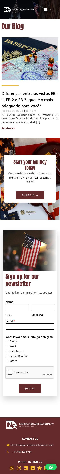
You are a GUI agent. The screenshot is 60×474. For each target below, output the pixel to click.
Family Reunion (19, 356)
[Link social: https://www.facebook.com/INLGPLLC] (33, 468)
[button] (51, 467)
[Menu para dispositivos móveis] (45, 9)
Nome (9, 314)
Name (9, 302)
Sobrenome (37, 314)
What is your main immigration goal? (29, 337)
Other (13, 361)
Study (13, 341)
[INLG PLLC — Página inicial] (20, 9)
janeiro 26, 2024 (12, 111)
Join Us (30, 388)
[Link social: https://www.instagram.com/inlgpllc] (19, 468)
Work (13, 346)
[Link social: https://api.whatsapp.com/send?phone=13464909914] (12, 468)
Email (10, 321)
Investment (17, 351)
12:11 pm (31, 111)
